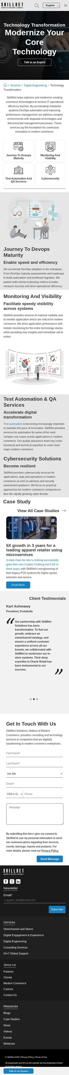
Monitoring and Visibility (50, 157)
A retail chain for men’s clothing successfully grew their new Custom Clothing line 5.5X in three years (32, 564)
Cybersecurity (50, 178)
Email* (8, 895)
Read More (18, 584)
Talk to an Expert (18, 1071)
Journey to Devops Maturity (18, 157)
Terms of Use (41, 1057)
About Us (10, 965)
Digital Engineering (35, 85)
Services (15, 85)
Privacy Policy (27, 1057)
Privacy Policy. (50, 850)
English (50, 5)
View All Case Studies (38, 510)
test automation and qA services (18, 180)
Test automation (13, 423)
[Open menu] (66, 5)
